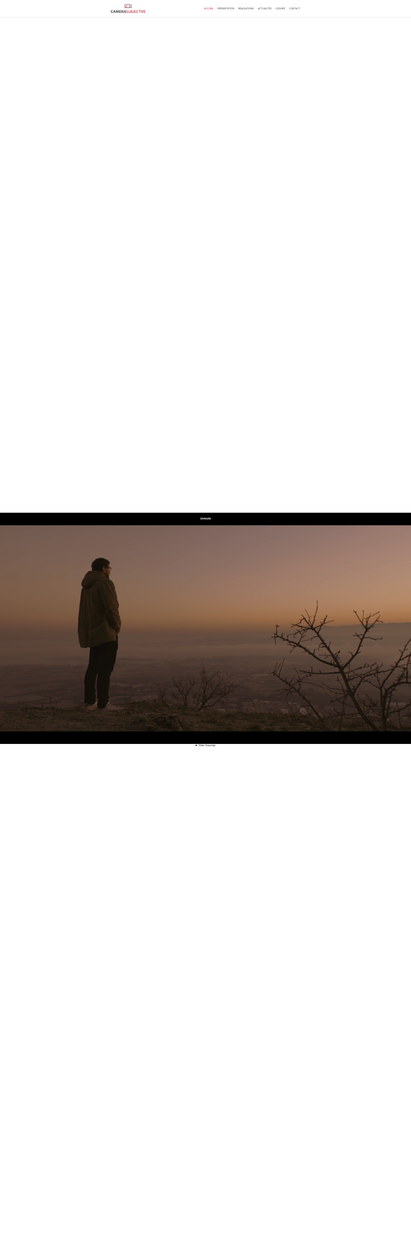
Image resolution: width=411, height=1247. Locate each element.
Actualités (265, 8)
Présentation (226, 8)
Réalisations (246, 8)
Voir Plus (205, 1230)
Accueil (209, 8)
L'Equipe (280, 8)
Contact (294, 8)
